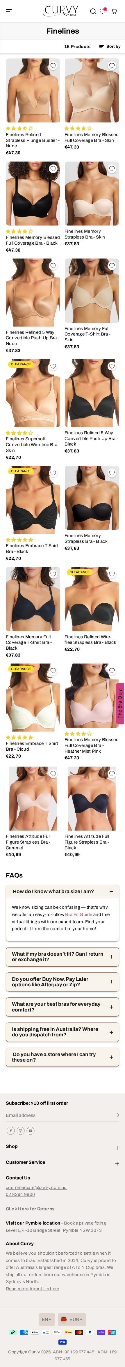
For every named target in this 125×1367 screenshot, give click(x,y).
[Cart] (114, 11)
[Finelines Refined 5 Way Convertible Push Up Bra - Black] (92, 393)
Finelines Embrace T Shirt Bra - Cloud (32, 746)
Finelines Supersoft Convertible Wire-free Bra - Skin (33, 444)
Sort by (113, 46)
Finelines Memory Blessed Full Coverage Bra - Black (33, 240)
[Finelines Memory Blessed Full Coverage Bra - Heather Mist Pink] (92, 696)
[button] (9, 11)
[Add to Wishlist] (53, 65)
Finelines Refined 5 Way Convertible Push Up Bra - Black (91, 438)
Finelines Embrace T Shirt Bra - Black (32, 548)
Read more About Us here (32, 1288)
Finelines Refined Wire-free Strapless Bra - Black (90, 639)
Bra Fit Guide (78, 914)
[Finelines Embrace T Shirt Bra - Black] (33, 500)
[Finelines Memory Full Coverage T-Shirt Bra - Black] (33, 599)
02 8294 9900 (20, 1194)
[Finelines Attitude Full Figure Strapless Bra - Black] (92, 799)
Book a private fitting (85, 1223)
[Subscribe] (117, 1116)
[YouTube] (30, 1131)
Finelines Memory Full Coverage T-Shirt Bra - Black (29, 642)
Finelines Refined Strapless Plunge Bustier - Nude (33, 140)
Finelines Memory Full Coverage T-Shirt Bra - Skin (87, 334)
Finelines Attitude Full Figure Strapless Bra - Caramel (28, 842)
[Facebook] (11, 1131)
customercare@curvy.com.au (36, 1187)
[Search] (93, 11)
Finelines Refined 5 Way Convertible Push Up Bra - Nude (33, 338)
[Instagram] (21, 1131)
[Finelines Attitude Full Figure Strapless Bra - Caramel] (33, 799)
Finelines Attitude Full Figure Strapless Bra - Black (87, 842)
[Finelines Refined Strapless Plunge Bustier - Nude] (33, 90)
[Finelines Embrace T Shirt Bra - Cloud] (33, 698)
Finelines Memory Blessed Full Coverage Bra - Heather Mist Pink (92, 745)
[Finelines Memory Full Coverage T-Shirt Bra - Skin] (92, 290)
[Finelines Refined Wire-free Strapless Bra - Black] (92, 599)
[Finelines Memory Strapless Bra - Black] (92, 498)
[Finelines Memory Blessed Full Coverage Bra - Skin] (92, 90)
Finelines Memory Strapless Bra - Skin (85, 234)
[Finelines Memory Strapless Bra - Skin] (92, 194)
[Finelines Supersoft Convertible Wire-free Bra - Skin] (33, 393)
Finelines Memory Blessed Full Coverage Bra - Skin (92, 137)
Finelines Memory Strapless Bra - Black (86, 538)
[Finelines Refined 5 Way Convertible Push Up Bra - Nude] (33, 292)
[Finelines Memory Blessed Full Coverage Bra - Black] (33, 194)
